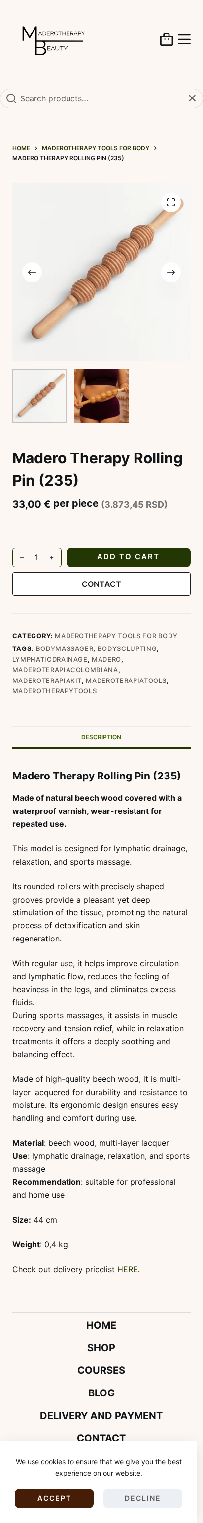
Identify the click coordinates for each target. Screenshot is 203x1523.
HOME (101, 1325)
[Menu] (184, 39)
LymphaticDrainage (50, 659)
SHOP (101, 1348)
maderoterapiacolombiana (65, 670)
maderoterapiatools (126, 680)
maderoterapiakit (47, 680)
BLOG (101, 1393)
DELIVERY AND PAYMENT (101, 1416)
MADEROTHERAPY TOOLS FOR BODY (116, 636)
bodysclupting (127, 648)
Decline (143, 1498)
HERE (127, 1269)
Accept (54, 1498)
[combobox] (101, 98)
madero (106, 659)
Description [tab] (101, 737)
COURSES (101, 1370)
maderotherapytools (54, 691)
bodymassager (65, 648)
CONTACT (101, 584)
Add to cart (128, 556)
